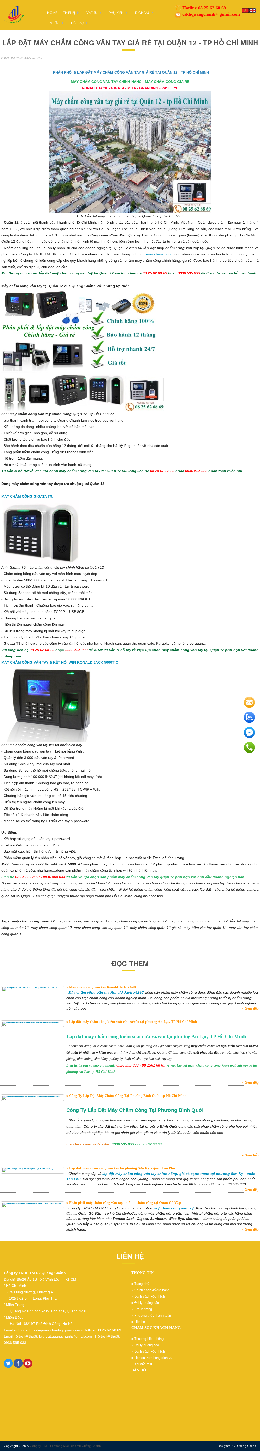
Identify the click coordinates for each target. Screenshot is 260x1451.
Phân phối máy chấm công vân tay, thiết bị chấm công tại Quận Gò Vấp (124, 1203)
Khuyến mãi (143, 1364)
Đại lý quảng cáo (146, 1303)
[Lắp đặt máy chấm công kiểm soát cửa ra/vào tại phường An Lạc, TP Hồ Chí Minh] (32, 1024)
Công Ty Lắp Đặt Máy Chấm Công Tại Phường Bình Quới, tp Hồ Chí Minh (127, 1096)
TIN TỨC (53, 22)
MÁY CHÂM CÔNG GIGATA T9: (27, 496)
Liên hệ (139, 1322)
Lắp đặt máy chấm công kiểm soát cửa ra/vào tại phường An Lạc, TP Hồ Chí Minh (132, 1022)
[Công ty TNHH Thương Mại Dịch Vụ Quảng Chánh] (14, 15)
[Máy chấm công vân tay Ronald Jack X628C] (32, 989)
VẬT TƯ (92, 12)
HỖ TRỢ (77, 22)
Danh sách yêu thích (149, 1296)
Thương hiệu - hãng (149, 1339)
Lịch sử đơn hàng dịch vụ (153, 1358)
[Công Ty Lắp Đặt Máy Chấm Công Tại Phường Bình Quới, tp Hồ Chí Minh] (32, 1098)
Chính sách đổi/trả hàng (151, 1290)
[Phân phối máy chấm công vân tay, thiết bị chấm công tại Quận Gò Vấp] (32, 1205)
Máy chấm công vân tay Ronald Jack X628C (103, 987)
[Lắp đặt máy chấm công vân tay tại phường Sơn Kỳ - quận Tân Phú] (32, 1170)
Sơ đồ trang (143, 1309)
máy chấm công (158, 254)
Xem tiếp (251, 1008)
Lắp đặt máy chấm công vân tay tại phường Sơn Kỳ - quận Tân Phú (121, 1168)
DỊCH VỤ (142, 12)
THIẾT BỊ (69, 12)
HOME (52, 12)
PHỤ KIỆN (116, 12)
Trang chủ (141, 1284)
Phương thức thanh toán (152, 1315)
